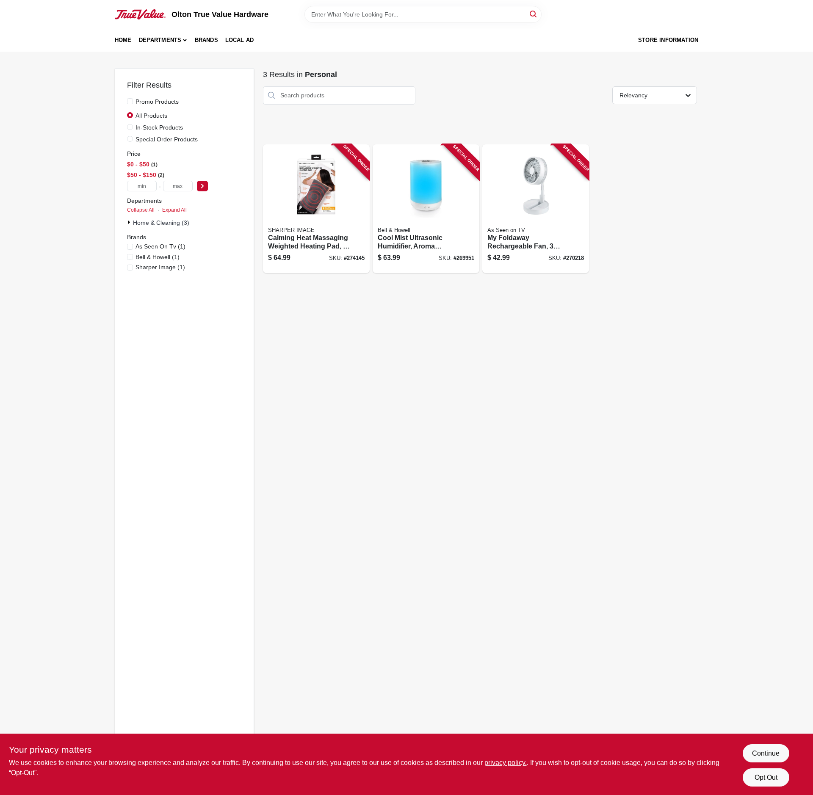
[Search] (534, 14)
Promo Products (157, 101)
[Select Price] (202, 186)
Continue (766, 753)
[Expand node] (130, 222)
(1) (160, 246)
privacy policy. (505, 762)
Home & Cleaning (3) (161, 222)
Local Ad (239, 40)
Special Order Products (167, 139)
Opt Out (766, 777)
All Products (151, 115)
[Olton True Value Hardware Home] (140, 14)
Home (123, 40)
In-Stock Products (159, 127)
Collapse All (141, 210)
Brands (206, 40)
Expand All (174, 210)
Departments (160, 40)
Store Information (668, 40)
